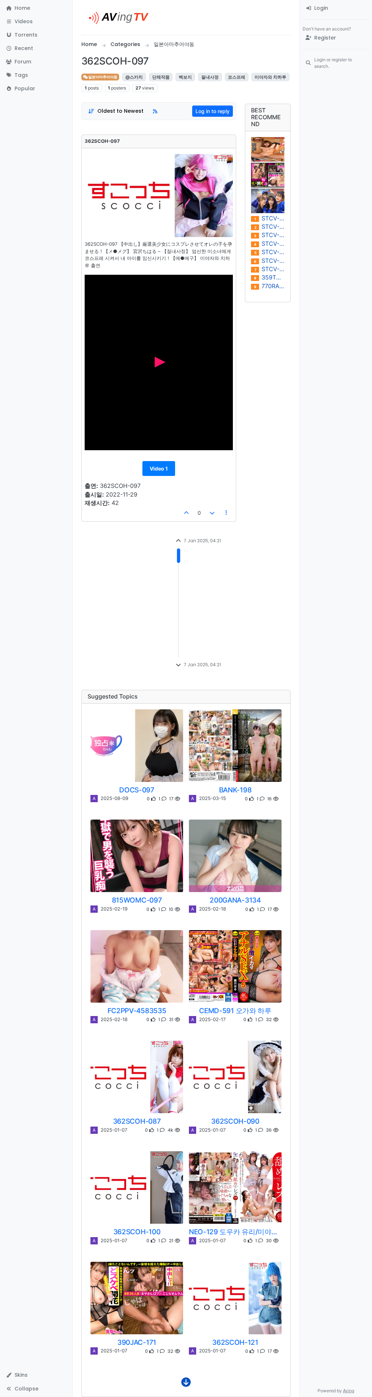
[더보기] (186, 1384)
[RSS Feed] (155, 111)
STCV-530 (269, 243)
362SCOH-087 (137, 1121)
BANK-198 (235, 789)
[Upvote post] (186, 512)
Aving (348, 1390)
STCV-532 (269, 226)
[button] (36, 21)
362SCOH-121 (235, 1342)
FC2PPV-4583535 (137, 1010)
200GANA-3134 (235, 900)
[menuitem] (336, 8)
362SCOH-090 (235, 1121)
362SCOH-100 (136, 1231)
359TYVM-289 (269, 277)
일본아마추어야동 (102, 77)
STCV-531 (269, 235)
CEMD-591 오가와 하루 (235, 1010)
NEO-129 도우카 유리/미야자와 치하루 (235, 1231)
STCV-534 (269, 218)
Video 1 (159, 468)
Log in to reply (212, 111)
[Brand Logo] (121, 17)
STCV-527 (269, 252)
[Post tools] (226, 512)
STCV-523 (269, 269)
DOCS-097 (136, 789)
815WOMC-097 (137, 900)
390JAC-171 (136, 1342)
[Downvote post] (212, 512)
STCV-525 (269, 260)
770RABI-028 (269, 286)
